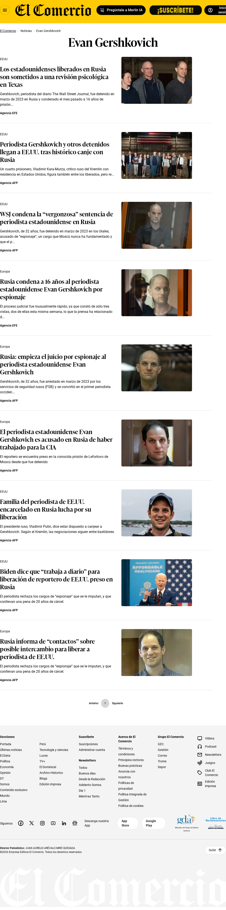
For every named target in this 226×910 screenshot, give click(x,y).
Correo (162, 755)
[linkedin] (64, 823)
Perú (43, 744)
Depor (162, 767)
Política (5, 761)
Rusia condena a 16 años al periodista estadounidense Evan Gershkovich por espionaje (51, 289)
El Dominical (48, 767)
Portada (5, 744)
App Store (125, 823)
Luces (44, 755)
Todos (83, 767)
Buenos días (87, 773)
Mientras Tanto (89, 796)
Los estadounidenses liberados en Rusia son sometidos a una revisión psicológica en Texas (54, 76)
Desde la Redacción (92, 779)
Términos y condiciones (126, 751)
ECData (5, 755)
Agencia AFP (9, 183)
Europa (5, 271)
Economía (7, 767)
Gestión (163, 750)
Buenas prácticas (130, 765)
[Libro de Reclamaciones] (216, 823)
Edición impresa (50, 784)
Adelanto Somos (90, 785)
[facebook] (20, 823)
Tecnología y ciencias (54, 750)
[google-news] (74, 823)
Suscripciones (88, 744)
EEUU (4, 59)
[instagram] (42, 823)
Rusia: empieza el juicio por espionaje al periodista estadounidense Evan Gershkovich (53, 364)
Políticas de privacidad (126, 785)
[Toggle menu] (5, 10)
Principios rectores (131, 760)
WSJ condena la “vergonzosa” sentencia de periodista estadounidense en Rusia (56, 217)
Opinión (5, 772)
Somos (4, 784)
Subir (212, 850)
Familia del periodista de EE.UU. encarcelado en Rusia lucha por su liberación (45, 509)
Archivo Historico (51, 772)
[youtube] (53, 823)
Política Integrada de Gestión (132, 797)
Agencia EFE (8, 113)
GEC (161, 744)
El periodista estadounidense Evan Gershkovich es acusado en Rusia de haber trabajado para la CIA (56, 439)
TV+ (42, 761)
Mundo (5, 795)
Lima (3, 801)
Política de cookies (130, 806)
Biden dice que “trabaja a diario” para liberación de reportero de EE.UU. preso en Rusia (56, 578)
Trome (162, 761)
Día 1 (82, 790)
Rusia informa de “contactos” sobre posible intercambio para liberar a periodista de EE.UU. (47, 648)
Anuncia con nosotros (126, 774)
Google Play (151, 823)
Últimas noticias (11, 750)
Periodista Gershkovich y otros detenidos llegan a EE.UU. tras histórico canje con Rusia (54, 151)
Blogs (43, 778)
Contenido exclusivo (13, 790)
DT (2, 778)
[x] (31, 823)
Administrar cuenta (92, 750)
